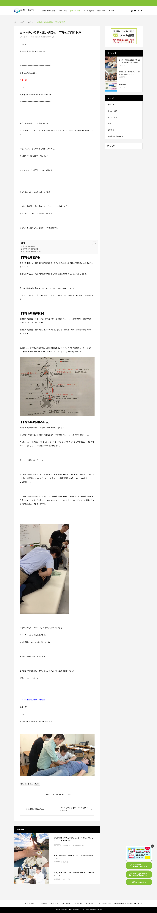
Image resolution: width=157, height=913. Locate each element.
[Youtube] (141, 10)
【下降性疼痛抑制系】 (31, 249)
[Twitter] (135, 10)
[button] (93, 243)
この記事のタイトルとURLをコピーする (57, 794)
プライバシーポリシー (103, 903)
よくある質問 (89, 11)
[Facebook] (138, 10)
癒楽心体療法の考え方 (47, 37)
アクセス (112, 11)
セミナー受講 (112, 111)
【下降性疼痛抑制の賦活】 (32, 251)
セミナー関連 (30, 37)
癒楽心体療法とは (48, 11)
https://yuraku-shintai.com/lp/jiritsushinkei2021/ (36, 721)
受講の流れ (54, 903)
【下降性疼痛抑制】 (30, 246)
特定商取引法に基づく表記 (123, 903)
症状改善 (37, 37)
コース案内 (43, 903)
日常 (70, 845)
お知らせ (22, 37)
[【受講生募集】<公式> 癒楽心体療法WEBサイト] (24, 10)
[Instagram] (131, 10)
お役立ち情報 (75, 11)
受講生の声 (101, 11)
